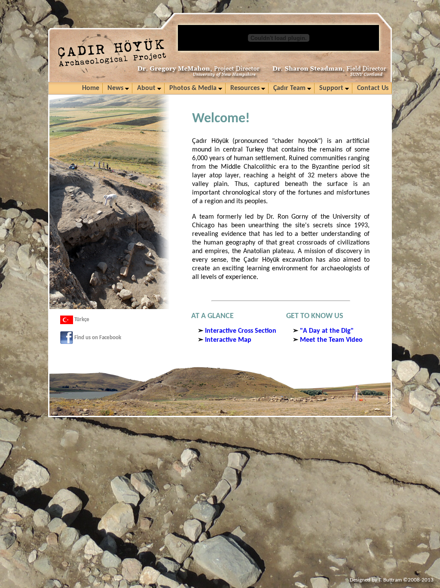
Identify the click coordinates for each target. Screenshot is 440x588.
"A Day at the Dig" (327, 331)
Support (332, 88)
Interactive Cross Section (240, 331)
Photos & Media (193, 88)
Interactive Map (228, 340)
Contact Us (372, 88)
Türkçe (81, 319)
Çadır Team (290, 88)
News (116, 88)
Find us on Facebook (97, 337)
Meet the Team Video (331, 340)
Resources (245, 88)
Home (90, 88)
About (147, 88)
